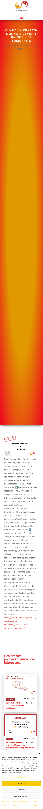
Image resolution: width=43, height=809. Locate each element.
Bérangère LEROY (16, 45)
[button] (39, 753)
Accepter (21, 783)
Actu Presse (22, 49)
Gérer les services (20, 777)
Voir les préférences (21, 796)
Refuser (22, 790)
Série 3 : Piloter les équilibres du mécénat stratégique (15, 705)
